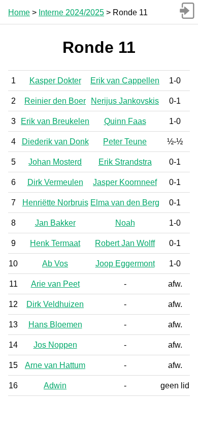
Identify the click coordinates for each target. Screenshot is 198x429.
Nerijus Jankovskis (125, 101)
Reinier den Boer (55, 101)
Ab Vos (55, 263)
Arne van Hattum (55, 365)
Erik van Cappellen (124, 80)
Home (19, 12)
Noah (125, 223)
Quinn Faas (125, 121)
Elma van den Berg (124, 202)
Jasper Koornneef (125, 182)
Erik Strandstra (125, 162)
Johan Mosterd (55, 162)
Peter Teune (125, 141)
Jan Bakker (55, 223)
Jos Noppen (55, 345)
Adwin (55, 385)
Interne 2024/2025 (71, 12)
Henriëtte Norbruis (55, 202)
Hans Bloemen (55, 324)
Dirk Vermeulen (55, 182)
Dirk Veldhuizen (55, 304)
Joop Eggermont (125, 263)
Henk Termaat (55, 243)
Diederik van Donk (55, 141)
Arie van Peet (55, 284)
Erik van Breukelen (55, 121)
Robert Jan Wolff (125, 243)
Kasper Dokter (55, 80)
